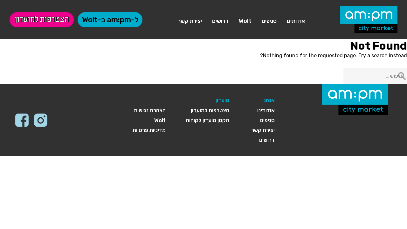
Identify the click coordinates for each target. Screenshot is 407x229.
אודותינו (296, 20)
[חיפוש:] (375, 76)
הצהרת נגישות (150, 110)
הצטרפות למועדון (42, 19)
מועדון (222, 100)
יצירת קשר (190, 20)
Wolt (245, 20)
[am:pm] (368, 19)
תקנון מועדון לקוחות (207, 120)
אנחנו (268, 100)
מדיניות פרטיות (149, 130)
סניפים (269, 20)
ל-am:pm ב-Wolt (110, 19)
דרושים (220, 20)
